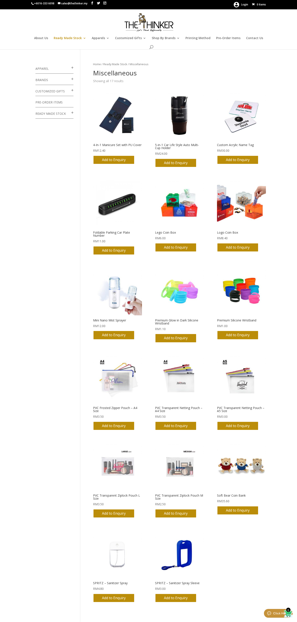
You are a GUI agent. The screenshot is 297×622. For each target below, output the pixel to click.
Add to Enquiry (114, 159)
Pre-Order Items (228, 38)
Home (97, 64)
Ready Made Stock (68, 38)
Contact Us (254, 38)
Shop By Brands (163, 38)
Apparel (42, 69)
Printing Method (197, 38)
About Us (41, 38)
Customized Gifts (128, 38)
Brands (41, 80)
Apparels (98, 38)
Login (243, 4)
